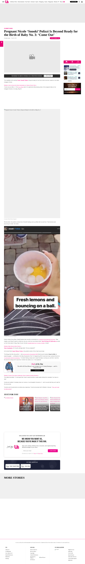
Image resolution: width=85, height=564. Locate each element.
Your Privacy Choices (33, 557)
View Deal (37, 370)
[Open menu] (3, 2)
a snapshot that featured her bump (47, 339)
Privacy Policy (40, 453)
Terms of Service (33, 549)
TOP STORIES (54, 38)
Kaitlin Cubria (7, 38)
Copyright (32, 553)
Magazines (50, 1)
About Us (7, 549)
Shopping (41, 1)
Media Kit (7, 556)
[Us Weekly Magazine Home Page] (7, 1)
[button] (79, 1)
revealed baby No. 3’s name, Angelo (36, 343)
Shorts (61, 1)
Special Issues (71, 555)
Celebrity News (13, 1)
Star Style (27, 1)
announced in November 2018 (30, 354)
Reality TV (56, 1)
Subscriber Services (72, 556)
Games (46, 1)
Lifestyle (33, 1)
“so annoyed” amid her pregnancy (12, 357)
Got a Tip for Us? (8, 553)
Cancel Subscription (72, 558)
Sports (36, 1)
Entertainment (21, 1)
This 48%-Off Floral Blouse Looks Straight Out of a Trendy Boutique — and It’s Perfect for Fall (37, 367)
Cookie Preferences (34, 555)
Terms (35, 453)
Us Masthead (8, 551)
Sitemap (7, 558)
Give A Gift (70, 553)
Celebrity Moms (8, 28)
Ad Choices (32, 559)
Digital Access (71, 549)
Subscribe (73, 1)
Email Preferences (9, 555)
